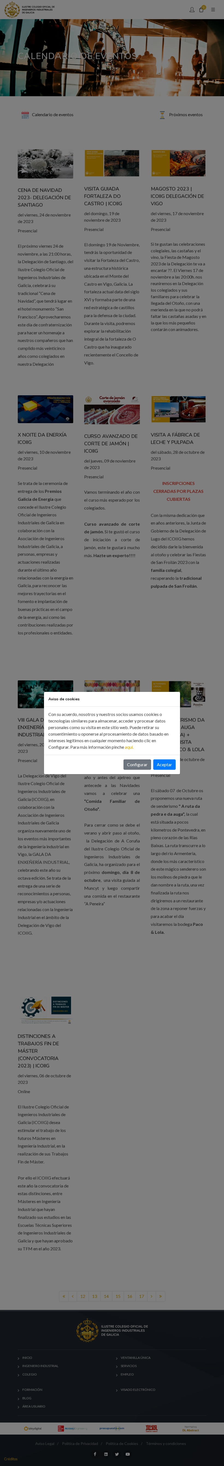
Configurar (137, 764)
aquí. (129, 747)
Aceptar (164, 764)
